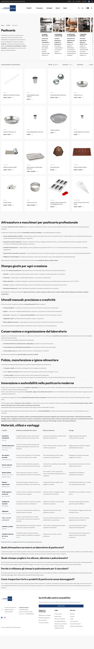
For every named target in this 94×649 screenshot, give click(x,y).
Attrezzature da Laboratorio (71, 35)
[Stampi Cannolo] (11, 187)
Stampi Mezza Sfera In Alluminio (58, 95)
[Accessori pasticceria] (46, 25)
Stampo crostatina (54, 130)
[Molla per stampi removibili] (11, 151)
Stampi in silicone (6, 472)
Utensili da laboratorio (8, 445)
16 (53, 64)
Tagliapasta (5, 511)
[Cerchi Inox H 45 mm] (35, 187)
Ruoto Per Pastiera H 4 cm (9, 132)
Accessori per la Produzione (58, 35)
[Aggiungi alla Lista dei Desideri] (19, 72)
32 (55, 64)
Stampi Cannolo (7, 202)
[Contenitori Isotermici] (84, 25)
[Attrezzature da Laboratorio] (71, 25)
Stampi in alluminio (7, 465)
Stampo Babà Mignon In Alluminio (35, 132)
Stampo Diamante (54, 167)
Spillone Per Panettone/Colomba (11, 95)
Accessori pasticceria (45, 35)
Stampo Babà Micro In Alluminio (81, 132)
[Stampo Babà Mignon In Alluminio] (35, 116)
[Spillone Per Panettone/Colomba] (11, 79)
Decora (4, 92)
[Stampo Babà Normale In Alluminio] (35, 79)
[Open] (91, 8)
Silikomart (52, 200)
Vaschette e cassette (7, 526)
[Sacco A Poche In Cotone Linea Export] (82, 187)
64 (57, 64)
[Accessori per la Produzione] (59, 25)
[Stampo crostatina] (58, 116)
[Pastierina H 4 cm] (82, 79)
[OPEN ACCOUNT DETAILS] (82, 8)
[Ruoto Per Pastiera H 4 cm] (11, 116)
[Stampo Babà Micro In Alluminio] (82, 116)
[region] (47, 486)
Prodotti (8, 25)
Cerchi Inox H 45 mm (32, 202)
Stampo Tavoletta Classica (80, 167)
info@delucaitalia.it (24, 607)
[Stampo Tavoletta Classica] (82, 151)
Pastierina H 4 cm (78, 95)
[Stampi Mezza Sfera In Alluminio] (58, 79)
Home (2, 25)
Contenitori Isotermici (83, 35)
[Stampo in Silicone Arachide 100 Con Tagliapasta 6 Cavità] (58, 187)
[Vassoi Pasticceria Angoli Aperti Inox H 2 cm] (35, 151)
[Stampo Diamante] (58, 151)
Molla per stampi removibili (10, 167)
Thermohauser (77, 200)
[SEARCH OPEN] (79, 8)
